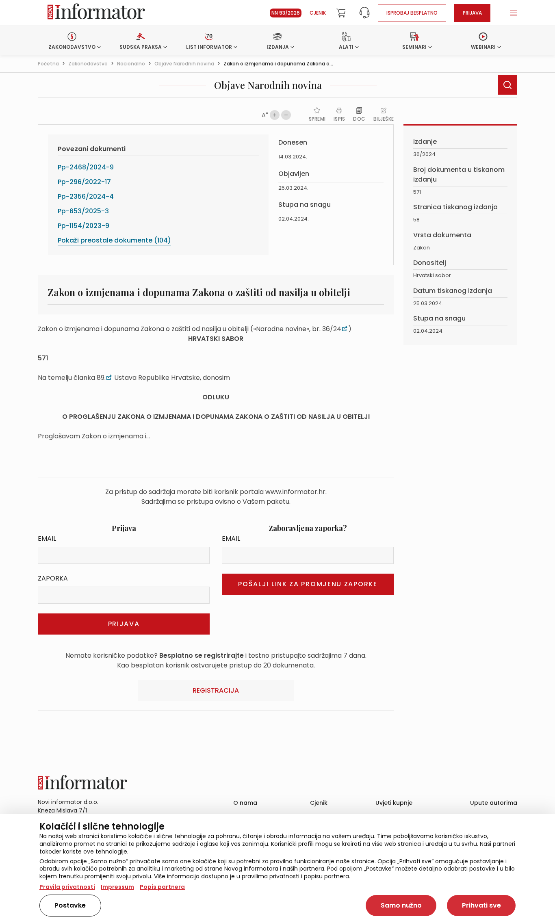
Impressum (117, 887)
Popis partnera (162, 887)
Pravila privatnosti (67, 887)
